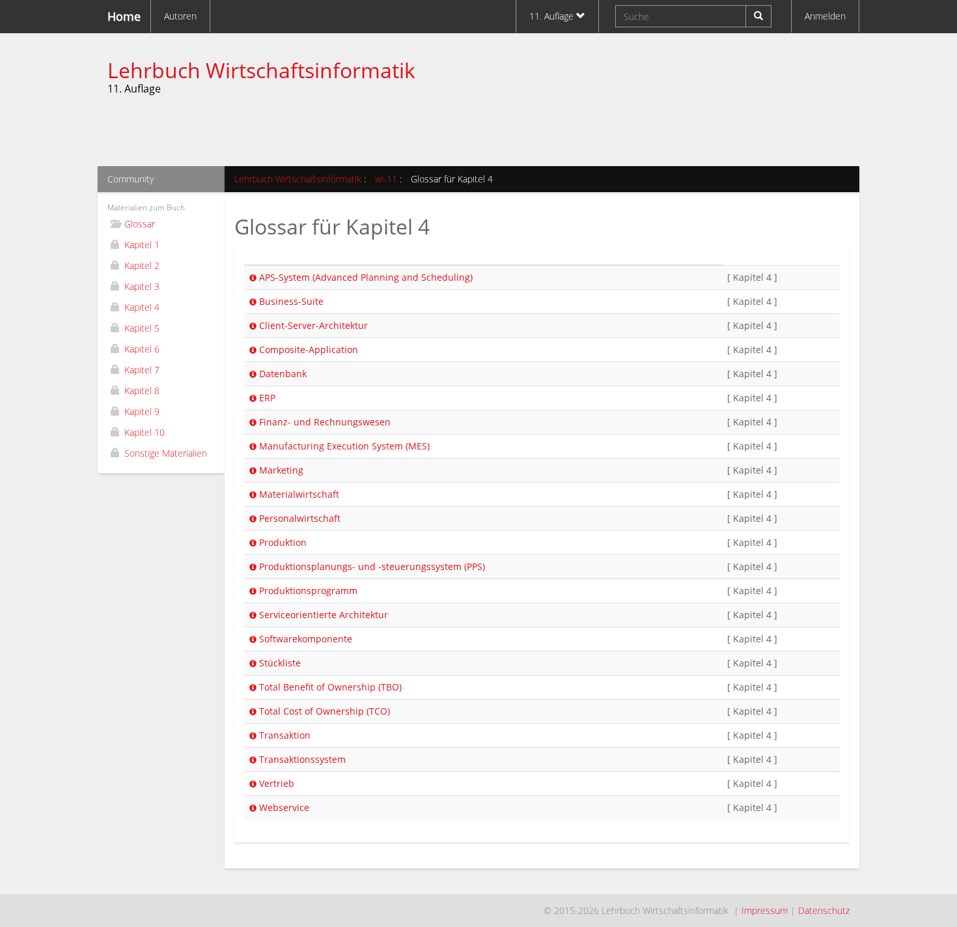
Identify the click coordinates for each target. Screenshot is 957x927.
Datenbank (282, 373)
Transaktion (284, 735)
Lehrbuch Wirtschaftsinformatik (261, 70)
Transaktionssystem (301, 759)
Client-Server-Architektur (312, 325)
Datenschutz (824, 910)
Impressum (765, 910)
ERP (266, 398)
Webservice (283, 807)
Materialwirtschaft (298, 494)
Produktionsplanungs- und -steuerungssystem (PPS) (371, 566)
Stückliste (279, 663)
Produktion (282, 542)
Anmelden (825, 16)
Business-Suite (290, 301)
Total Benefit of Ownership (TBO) (329, 687)
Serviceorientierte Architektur (322, 614)
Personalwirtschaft (298, 518)
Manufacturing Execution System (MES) (343, 446)
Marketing (280, 470)
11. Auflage (552, 16)
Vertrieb (275, 783)
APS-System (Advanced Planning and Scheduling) (365, 277)
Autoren (180, 16)
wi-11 (386, 179)
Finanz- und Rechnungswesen (324, 422)
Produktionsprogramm (307, 590)
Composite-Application (307, 349)
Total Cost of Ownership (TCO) (323, 711)
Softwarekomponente (304, 639)
